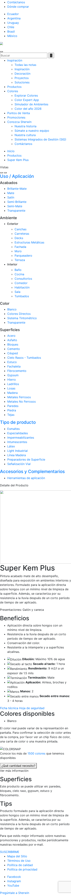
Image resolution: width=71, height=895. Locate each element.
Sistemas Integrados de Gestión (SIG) (40, 139)
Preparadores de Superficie (26, 459)
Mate (10, 193)
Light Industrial (17, 451)
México (12, 36)
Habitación (22, 287)
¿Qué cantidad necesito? (18, 766)
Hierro (11, 379)
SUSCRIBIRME (9, 852)
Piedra (11, 410)
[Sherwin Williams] (1, 43)
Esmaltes (13, 429)
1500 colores (36, 753)
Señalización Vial (19, 464)
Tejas (10, 414)
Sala (17, 292)
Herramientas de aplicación (26, 478)
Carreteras (22, 233)
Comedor (21, 283)
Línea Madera (16, 455)
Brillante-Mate (17, 188)
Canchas (20, 229)
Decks (19, 238)
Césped (12, 353)
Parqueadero (23, 255)
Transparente (16, 210)
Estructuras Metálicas (29, 242)
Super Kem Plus (18, 160)
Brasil (11, 31)
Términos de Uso (19, 860)
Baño (18, 270)
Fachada (20, 247)
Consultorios (23, 278)
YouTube (13, 885)
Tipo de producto (18, 422)
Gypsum (13, 375)
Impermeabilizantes (20, 437)
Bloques (12, 344)
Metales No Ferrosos (21, 401)
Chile (10, 27)
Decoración (22, 73)
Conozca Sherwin (19, 122)
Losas (11, 388)
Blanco (12, 309)
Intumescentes (17, 442)
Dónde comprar (18, 6)
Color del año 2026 (28, 108)
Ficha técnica (9, 708)
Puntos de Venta (18, 113)
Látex (11, 446)
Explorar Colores (26, 95)
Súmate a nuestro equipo (32, 130)
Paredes (12, 406)
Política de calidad (20, 865)
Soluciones (22, 82)
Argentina (14, 18)
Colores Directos (19, 314)
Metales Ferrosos (19, 397)
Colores (12, 91)
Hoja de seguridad (31, 708)
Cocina (19, 274)
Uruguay (13, 23)
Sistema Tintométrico (22, 318)
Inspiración (14, 60)
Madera (12, 393)
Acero (11, 335)
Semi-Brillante (16, 202)
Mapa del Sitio (17, 856)
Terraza (20, 260)
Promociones (16, 117)
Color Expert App (27, 100)
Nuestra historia (25, 126)
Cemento (13, 349)
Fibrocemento (16, 371)
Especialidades (17, 433)
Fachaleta (14, 366)
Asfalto (12, 340)
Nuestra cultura (25, 135)
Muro (18, 251)
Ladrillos (13, 384)
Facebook (14, 877)
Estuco (12, 362)
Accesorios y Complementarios (32, 471)
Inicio (11, 151)
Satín (10, 197)
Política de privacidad (22, 869)
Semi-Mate (14, 206)
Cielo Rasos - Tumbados (24, 357)
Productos (14, 87)
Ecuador (13, 14)
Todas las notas (25, 65)
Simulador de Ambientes (31, 104)
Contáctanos (16, 2)
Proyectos (22, 78)
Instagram (14, 881)
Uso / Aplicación (17, 176)
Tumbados (22, 296)
